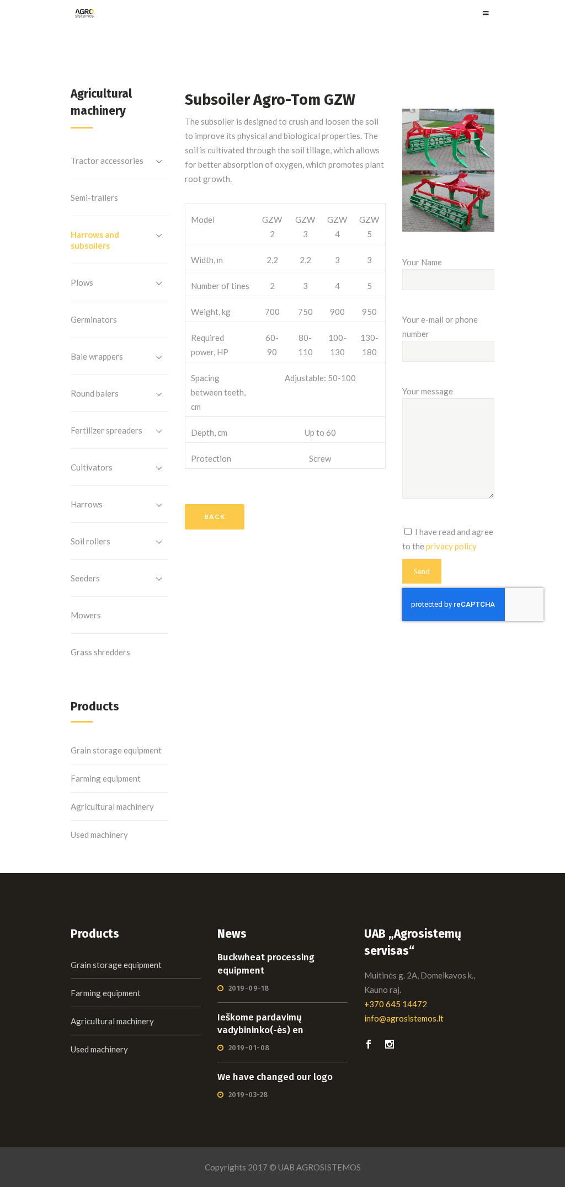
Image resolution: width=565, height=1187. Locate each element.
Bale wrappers (97, 356)
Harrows (87, 504)
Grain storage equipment (116, 750)
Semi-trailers (94, 197)
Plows (82, 282)
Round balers (95, 393)
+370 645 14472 (395, 1004)
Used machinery (99, 835)
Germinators (94, 319)
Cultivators (92, 467)
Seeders (85, 578)
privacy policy (451, 546)
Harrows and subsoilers (95, 239)
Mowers (86, 615)
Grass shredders (100, 652)
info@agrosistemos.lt (404, 1018)
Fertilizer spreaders (106, 430)
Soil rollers (90, 541)
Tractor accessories (107, 160)
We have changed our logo (275, 1077)
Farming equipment (106, 778)
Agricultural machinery (112, 806)
